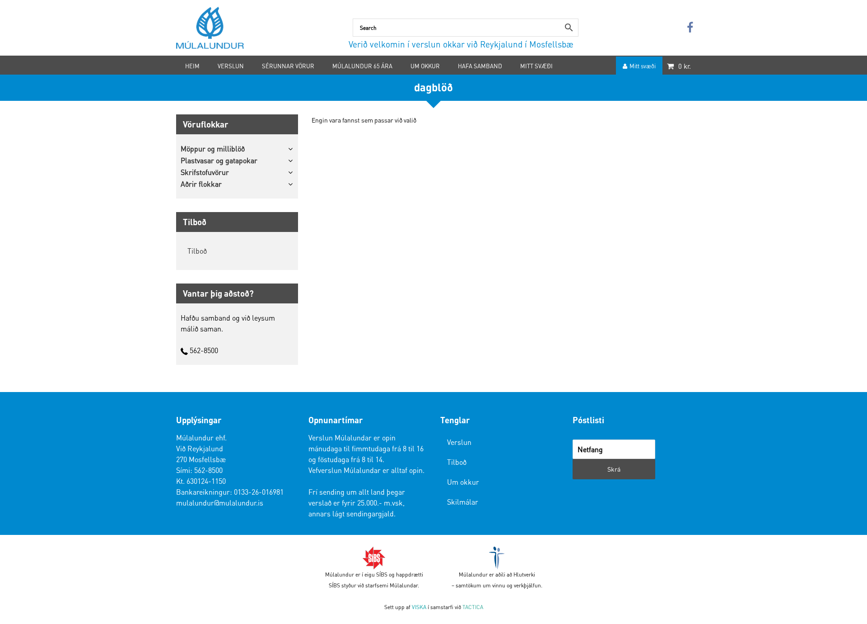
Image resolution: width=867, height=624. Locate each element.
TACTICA (472, 607)
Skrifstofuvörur (205, 172)
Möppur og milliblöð (213, 148)
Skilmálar (462, 501)
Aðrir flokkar (201, 184)
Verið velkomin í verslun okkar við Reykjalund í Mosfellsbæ (461, 44)
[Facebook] (690, 28)
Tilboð (197, 250)
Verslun (459, 442)
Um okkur (463, 482)
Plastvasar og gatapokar (219, 160)
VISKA (419, 607)
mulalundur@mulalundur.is (219, 502)
